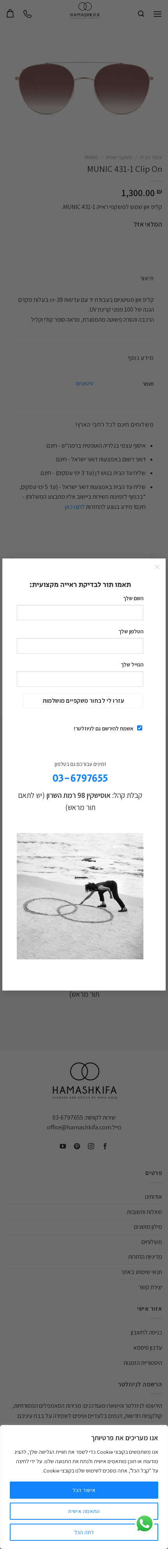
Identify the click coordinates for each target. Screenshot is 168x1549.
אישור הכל (84, 1490)
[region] (84, 1487)
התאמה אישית (84, 1511)
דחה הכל (84, 1532)
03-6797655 (80, 778)
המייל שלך (132, 664)
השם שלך (133, 598)
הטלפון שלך (130, 631)
